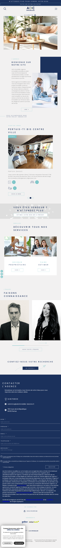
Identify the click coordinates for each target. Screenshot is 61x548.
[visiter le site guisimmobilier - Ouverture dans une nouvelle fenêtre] (33, 531)
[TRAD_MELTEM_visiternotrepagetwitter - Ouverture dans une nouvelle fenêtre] (2, 277)
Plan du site (44, 539)
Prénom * (5, 426)
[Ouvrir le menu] (56, 9)
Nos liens (41, 541)
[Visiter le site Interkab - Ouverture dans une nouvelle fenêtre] (25, 521)
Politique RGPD (47, 541)
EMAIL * (4, 433)
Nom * (3, 418)
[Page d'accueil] (30, 9)
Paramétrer (7, 543)
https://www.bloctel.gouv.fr (25, 492)
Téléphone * (6, 440)
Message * (5, 447)
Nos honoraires (37, 539)
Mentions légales (52, 539)
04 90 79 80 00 (13, 399)
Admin (36, 541)
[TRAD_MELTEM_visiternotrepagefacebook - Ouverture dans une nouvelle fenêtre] (2, 271)
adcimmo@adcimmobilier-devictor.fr (21, 404)
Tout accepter (19, 543)
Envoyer (52, 466)
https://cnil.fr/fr (21, 485)
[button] (28, 197)
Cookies (53, 540)
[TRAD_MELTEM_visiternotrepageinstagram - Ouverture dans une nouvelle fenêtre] (2, 274)
